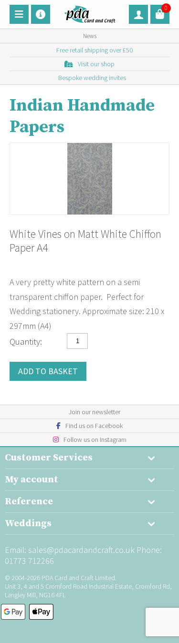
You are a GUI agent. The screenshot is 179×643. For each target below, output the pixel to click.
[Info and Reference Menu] (40, 14)
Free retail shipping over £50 (94, 50)
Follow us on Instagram (94, 439)
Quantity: (26, 341)
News (89, 36)
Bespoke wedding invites (92, 77)
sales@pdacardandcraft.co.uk (81, 549)
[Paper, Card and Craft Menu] (19, 14)
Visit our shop (96, 64)
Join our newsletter (94, 412)
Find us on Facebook (94, 425)
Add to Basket (48, 371)
